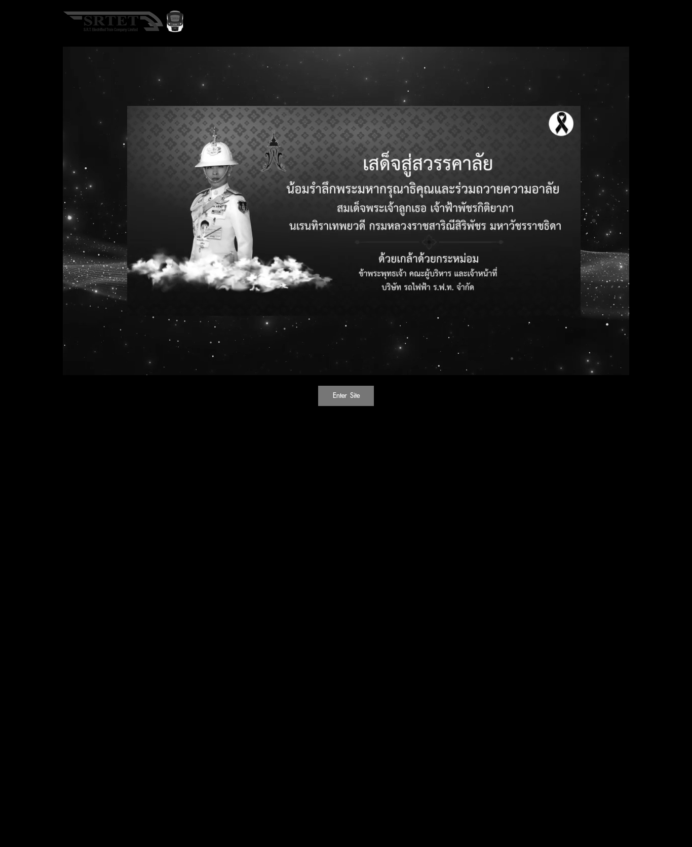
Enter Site (346, 395)
